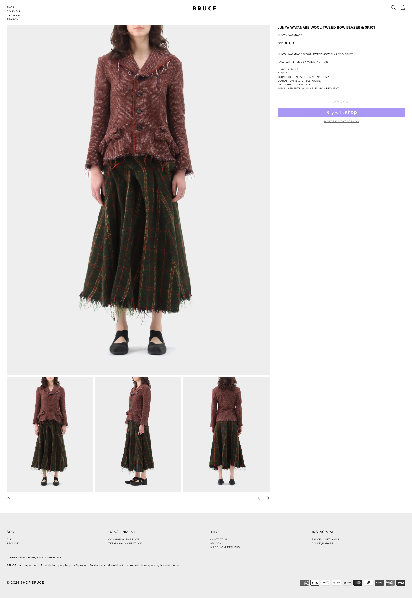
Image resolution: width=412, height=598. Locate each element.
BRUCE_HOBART (322, 543)
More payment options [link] (341, 121)
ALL (9, 539)
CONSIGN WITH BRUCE (123, 539)
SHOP (11, 7)
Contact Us (218, 539)
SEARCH (13, 19)
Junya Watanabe (290, 35)
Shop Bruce (32, 582)
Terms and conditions (125, 543)
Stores (215, 543)
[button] (393, 7)
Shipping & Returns (225, 547)
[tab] (50, 434)
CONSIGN (13, 11)
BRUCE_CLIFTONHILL (326, 539)
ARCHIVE (13, 15)
